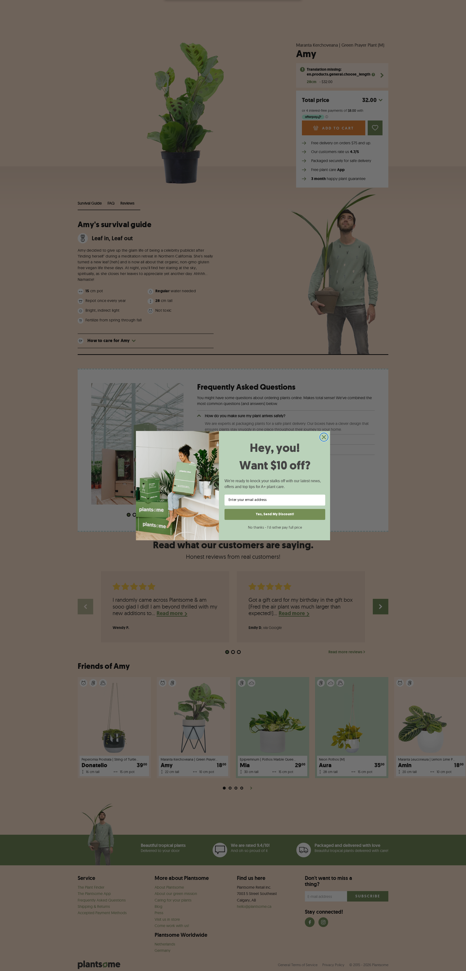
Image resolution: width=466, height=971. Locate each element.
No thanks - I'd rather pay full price (275, 528)
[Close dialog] (324, 437)
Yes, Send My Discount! (275, 514)
